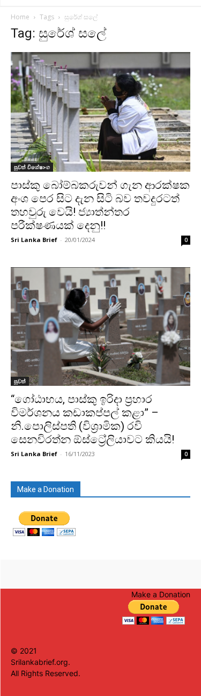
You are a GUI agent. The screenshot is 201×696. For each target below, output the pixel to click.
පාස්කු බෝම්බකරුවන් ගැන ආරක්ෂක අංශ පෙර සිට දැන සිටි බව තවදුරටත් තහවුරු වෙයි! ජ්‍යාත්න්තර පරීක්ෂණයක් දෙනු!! (100, 205)
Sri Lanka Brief (34, 240)
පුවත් (20, 381)
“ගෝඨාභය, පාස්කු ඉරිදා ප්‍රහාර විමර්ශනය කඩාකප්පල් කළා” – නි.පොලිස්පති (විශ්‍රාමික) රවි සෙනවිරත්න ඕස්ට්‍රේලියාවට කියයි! (92, 419)
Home (20, 16)
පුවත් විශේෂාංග (32, 167)
